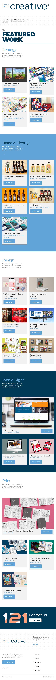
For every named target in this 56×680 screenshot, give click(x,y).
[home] (26, 6)
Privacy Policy (6, 668)
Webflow (9, 677)
